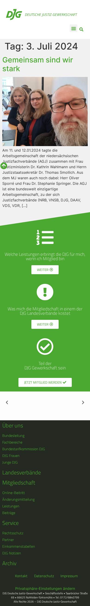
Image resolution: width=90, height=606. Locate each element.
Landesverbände (21, 472)
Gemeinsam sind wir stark (37, 64)
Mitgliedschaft (18, 482)
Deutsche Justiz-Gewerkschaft (51, 14)
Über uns (12, 425)
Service (10, 523)
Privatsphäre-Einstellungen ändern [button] (45, 588)
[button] (73, 28)
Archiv (9, 563)
